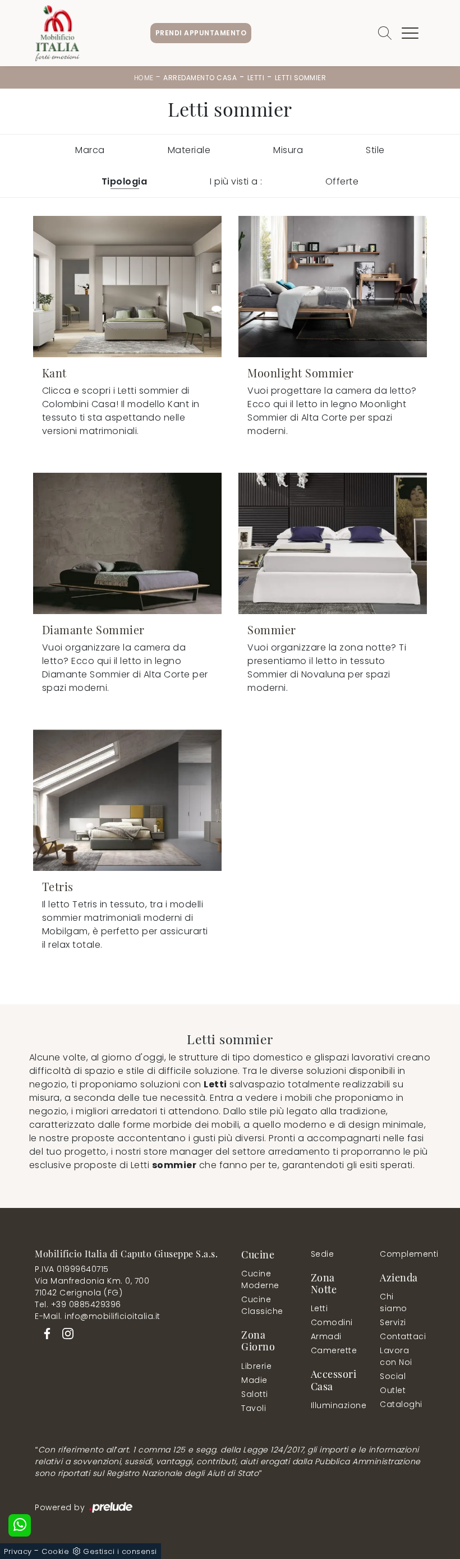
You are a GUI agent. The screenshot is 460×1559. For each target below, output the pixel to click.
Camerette (333, 1350)
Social (393, 1376)
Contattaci (400, 1336)
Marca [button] (90, 150)
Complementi (402, 1254)
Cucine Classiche (262, 1305)
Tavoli (253, 1408)
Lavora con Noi (396, 1356)
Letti (256, 77)
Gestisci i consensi (120, 1551)
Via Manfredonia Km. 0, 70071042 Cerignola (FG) (92, 1286)
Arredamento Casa (200, 77)
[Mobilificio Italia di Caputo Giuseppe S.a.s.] (57, 33)
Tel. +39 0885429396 (78, 1304)
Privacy (18, 1551)
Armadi (326, 1336)
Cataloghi (401, 1404)
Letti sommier (300, 77)
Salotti (254, 1394)
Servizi (393, 1322)
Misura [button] (288, 150)
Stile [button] (375, 150)
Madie (254, 1380)
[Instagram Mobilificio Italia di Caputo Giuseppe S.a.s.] (64, 1332)
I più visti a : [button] (236, 181)
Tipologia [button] (125, 181)
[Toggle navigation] (410, 33)
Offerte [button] (342, 181)
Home (144, 77)
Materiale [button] (189, 150)
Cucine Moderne (260, 1279)
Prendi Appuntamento (201, 33)
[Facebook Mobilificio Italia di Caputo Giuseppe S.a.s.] (45, 1332)
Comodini (331, 1322)
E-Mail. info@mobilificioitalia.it (97, 1316)
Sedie (322, 1254)
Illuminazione (331, 1405)
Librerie (256, 1366)
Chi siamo (393, 1302)
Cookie (55, 1551)
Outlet (393, 1390)
